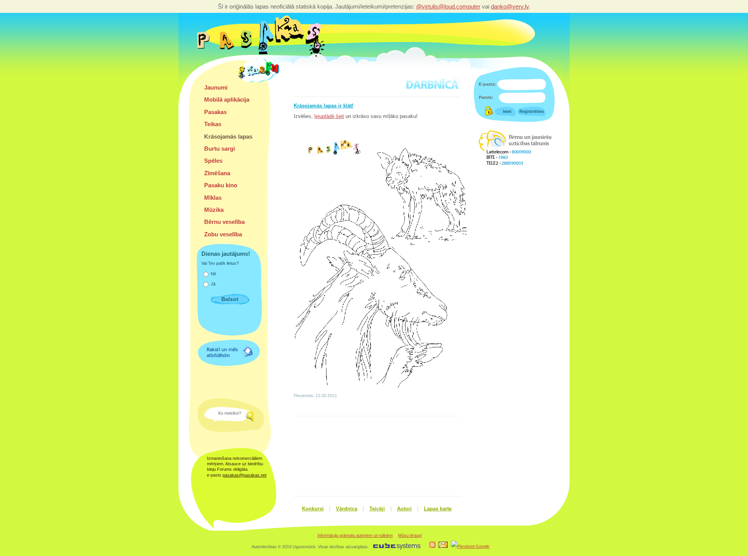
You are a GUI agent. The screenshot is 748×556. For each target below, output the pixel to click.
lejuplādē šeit (329, 116)
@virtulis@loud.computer (448, 6)
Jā (213, 284)
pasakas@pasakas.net (244, 475)
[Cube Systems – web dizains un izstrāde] (396, 548)
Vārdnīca (346, 509)
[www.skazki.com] (260, 81)
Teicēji (377, 509)
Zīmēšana (217, 173)
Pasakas (215, 112)
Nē (213, 273)
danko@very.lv (510, 6)
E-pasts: (487, 84)
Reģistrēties (531, 111)
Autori (404, 509)
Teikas (212, 124)
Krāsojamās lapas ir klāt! (323, 106)
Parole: (486, 97)
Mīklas (213, 197)
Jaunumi (216, 87)
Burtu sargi (219, 148)
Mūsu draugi (410, 535)
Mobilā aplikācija (226, 99)
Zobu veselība (223, 234)
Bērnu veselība (224, 221)
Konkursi (313, 509)
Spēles (213, 160)
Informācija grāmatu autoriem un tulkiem (355, 535)
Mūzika (214, 209)
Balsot (229, 299)
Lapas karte (438, 509)
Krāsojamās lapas (228, 136)
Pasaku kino (220, 185)
